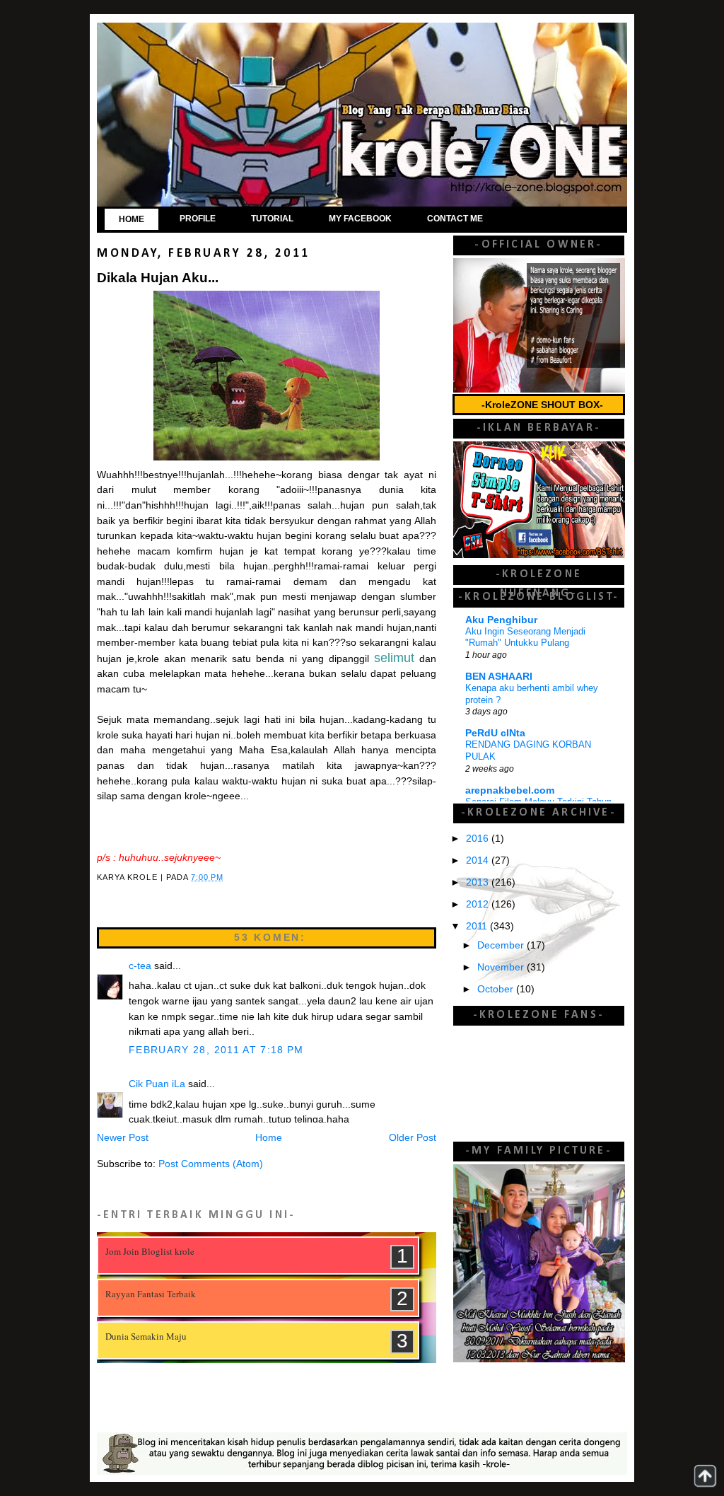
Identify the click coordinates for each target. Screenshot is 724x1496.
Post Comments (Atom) (210, 1164)
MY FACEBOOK (360, 219)
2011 (478, 926)
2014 (478, 860)
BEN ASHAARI (498, 676)
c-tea (140, 966)
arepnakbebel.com (509, 790)
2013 (478, 882)
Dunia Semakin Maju (146, 1336)
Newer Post (122, 1137)
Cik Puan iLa (157, 1084)
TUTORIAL (272, 219)
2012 (478, 904)
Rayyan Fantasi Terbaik (150, 1293)
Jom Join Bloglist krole (149, 1251)
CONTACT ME (455, 219)
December (502, 945)
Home (268, 1137)
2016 (478, 838)
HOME (131, 219)
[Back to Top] (704, 1475)
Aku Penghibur (501, 620)
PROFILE (198, 219)
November (502, 967)
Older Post (412, 1137)
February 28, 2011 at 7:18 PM (216, 1050)
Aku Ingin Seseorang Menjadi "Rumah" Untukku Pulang (525, 637)
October (496, 989)
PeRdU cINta (495, 733)
